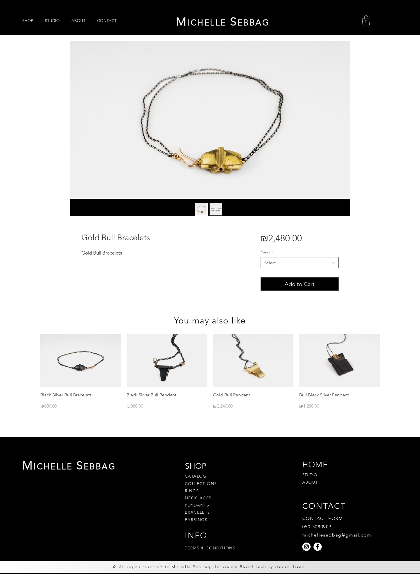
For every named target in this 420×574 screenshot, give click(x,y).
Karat (267, 252)
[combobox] (300, 262)
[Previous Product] (32, 360)
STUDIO (309, 474)
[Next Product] (388, 360)
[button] (366, 20)
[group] (210, 371)
